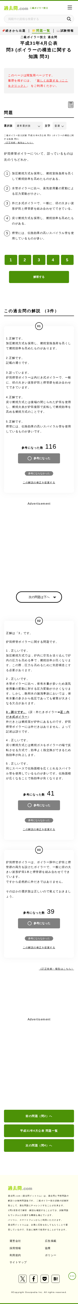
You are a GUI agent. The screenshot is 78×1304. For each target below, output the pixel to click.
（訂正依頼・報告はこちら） (19, 143)
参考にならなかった (39, 473)
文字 (48, 125)
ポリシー (51, 1255)
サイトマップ (18, 1262)
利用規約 (15, 1255)
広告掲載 (51, 1240)
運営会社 (15, 1240)
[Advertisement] (39, 1064)
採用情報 (15, 1248)
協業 (48, 1248)
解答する (39, 276)
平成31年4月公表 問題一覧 (39, 1130)
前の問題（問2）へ (39, 1116)
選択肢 (8, 125)
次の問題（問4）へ (39, 1145)
